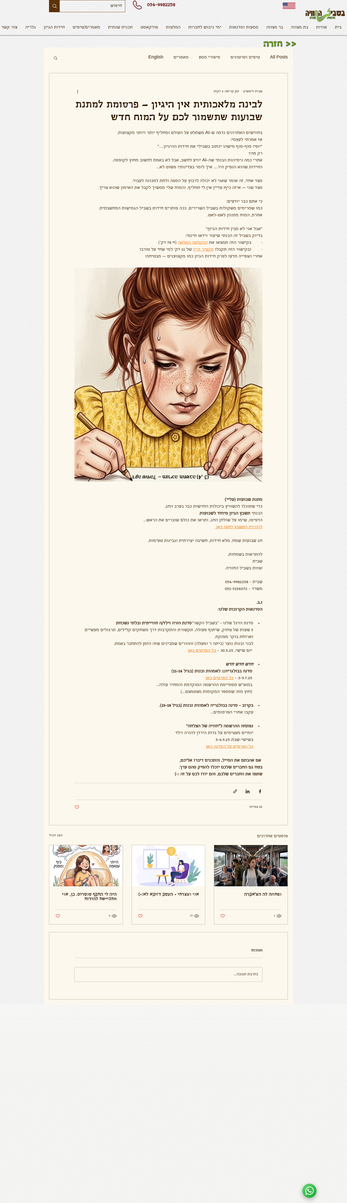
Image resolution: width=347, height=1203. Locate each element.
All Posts (279, 57)
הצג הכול (55, 835)
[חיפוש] (54, 6)
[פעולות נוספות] (77, 91)
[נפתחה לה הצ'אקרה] (251, 865)
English (155, 57)
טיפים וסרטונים (245, 57)
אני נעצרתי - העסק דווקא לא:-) (168, 894)
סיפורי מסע (209, 57)
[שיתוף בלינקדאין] (247, 791)
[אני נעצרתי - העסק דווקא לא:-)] (168, 865)
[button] (86, 27)
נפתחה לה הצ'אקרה (262, 894)
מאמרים (181, 57)
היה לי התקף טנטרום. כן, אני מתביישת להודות (89, 897)
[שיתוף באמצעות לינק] (235, 791)
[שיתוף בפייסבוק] (260, 791)
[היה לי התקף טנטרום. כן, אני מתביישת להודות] (86, 865)
